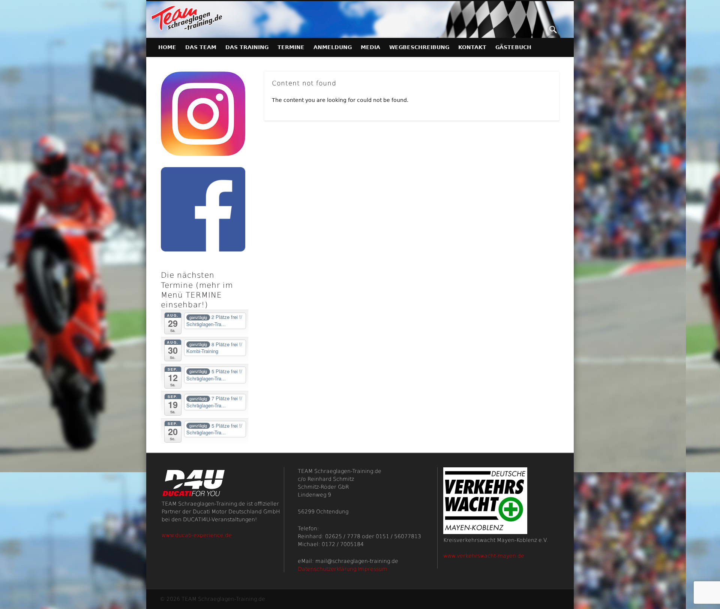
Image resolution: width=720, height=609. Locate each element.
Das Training (246, 47)
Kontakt (472, 47)
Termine (291, 47)
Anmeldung (333, 47)
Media (370, 47)
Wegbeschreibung (419, 47)
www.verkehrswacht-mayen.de (483, 556)
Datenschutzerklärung (327, 569)
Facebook (538, 30)
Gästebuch (513, 47)
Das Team (200, 47)
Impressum (372, 569)
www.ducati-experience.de (197, 535)
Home (167, 47)
